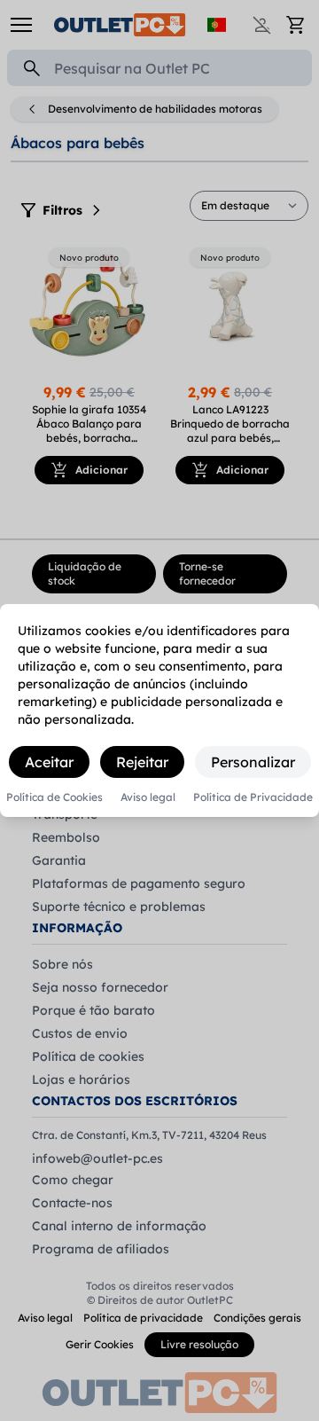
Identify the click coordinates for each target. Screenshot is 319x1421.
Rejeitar (142, 762)
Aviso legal (148, 797)
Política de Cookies (54, 797)
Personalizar (253, 762)
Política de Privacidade (253, 797)
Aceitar (49, 762)
